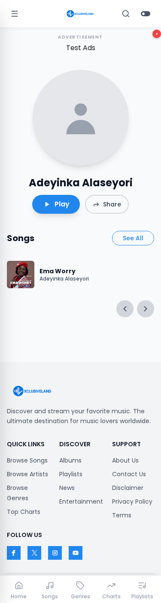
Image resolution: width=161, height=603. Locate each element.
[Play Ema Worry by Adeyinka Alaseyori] (20, 274)
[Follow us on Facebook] (14, 553)
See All (133, 238)
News (67, 488)
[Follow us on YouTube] (75, 553)
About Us (125, 460)
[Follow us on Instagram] (55, 553)
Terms (121, 515)
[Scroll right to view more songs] (145, 308)
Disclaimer (127, 488)
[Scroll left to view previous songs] (125, 308)
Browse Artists (27, 474)
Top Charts (23, 511)
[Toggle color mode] (145, 13)
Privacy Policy (132, 501)
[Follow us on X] (34, 553)
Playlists (70, 474)
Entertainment (81, 501)
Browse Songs (27, 460)
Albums (70, 460)
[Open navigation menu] (14, 13)
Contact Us (129, 474)
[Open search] (126, 13)
